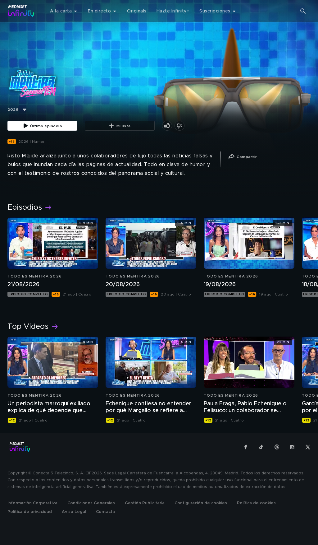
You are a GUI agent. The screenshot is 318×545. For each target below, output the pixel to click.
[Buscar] (303, 11)
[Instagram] (292, 447)
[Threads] (276, 447)
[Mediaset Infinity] (21, 11)
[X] (308, 447)
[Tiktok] (261, 447)
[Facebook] (245, 447)
